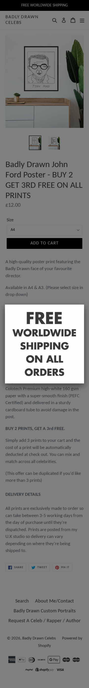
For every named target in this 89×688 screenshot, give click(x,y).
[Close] (84, 304)
